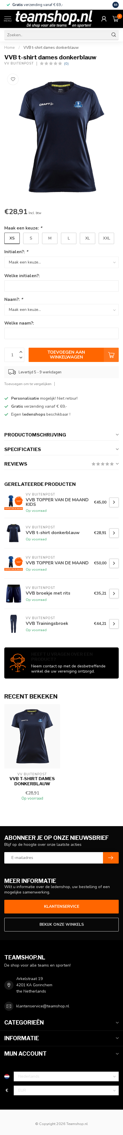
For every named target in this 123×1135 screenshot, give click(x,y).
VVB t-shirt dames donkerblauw (51, 47)
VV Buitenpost (19, 63)
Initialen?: (16, 252)
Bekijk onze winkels (61, 924)
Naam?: (13, 299)
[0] (115, 19)
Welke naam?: (19, 323)
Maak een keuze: (23, 228)
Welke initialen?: (22, 276)
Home (9, 47)
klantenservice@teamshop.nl (42, 1006)
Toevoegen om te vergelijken (27, 383)
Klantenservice (61, 906)
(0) (66, 63)
